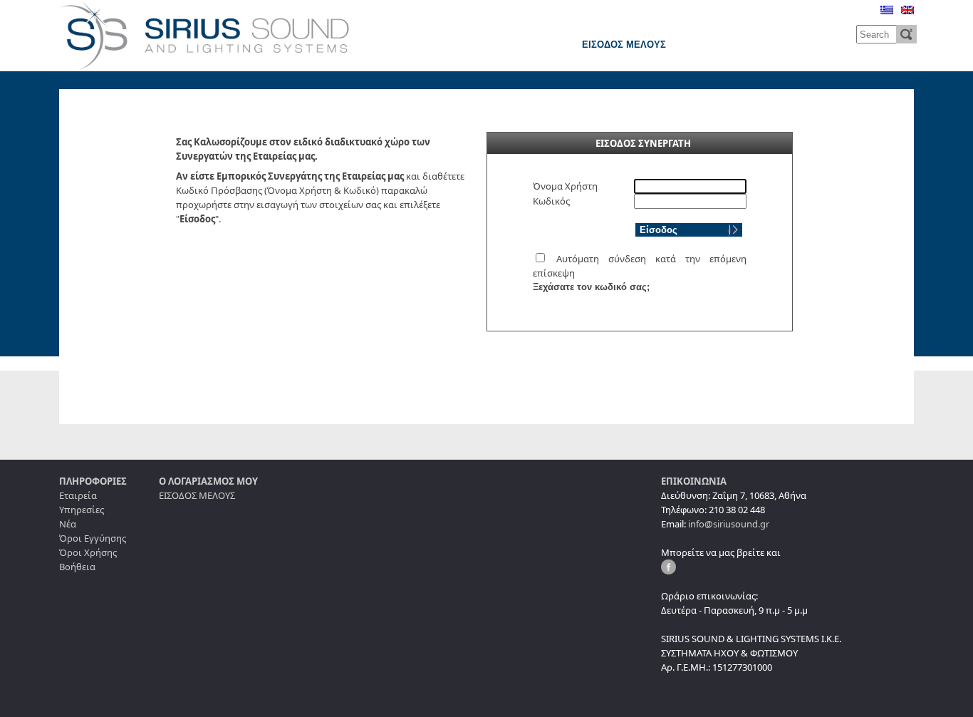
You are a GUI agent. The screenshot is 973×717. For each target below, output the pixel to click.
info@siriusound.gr (728, 523)
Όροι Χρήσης (88, 552)
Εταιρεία (78, 495)
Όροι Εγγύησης (92, 538)
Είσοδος (658, 230)
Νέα (67, 523)
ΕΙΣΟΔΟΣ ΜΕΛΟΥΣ (624, 44)
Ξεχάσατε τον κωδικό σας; (591, 287)
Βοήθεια (77, 566)
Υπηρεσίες (81, 509)
